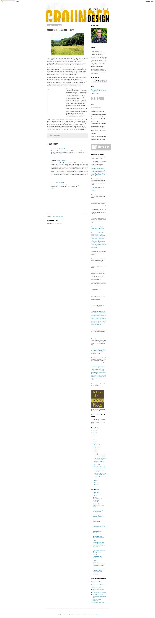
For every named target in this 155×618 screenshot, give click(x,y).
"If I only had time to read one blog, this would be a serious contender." (97, 189)
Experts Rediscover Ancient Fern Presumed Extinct (100, 455)
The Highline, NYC (97, 587)
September (96, 447)
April (95, 482)
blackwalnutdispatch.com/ (99, 525)
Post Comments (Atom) (58, 216)
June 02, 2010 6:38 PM (59, 182)
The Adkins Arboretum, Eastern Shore (99, 596)
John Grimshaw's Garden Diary (99, 550)
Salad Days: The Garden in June (99, 477)
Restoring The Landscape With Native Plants (99, 569)
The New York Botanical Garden (98, 582)
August (96, 449)
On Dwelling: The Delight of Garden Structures (100, 458)
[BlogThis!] (55, 135)
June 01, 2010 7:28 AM (60, 148)
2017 (94, 430)
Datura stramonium (77, 115)
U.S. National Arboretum (98, 594)
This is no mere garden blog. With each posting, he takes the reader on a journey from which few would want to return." (98, 351)
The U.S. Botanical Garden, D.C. (98, 590)
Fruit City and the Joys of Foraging (99, 470)
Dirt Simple (95, 520)
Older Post (85, 214)
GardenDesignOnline (98, 515)
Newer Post (49, 214)
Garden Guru (96, 562)
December (96, 445)
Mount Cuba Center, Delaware (99, 592)
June (95, 453)
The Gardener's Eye (97, 556)
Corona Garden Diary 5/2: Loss (99, 526)
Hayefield (95, 497)
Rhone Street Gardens (98, 530)
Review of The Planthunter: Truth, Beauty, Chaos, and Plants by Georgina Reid (99, 545)
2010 (94, 443)
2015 (94, 432)
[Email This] (53, 135)
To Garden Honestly (97, 511)
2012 (94, 439)
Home (67, 214)
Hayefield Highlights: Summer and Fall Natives (99, 499)
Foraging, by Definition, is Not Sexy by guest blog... (100, 462)
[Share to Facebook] (58, 135)
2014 (94, 435)
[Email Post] (51, 135)
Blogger (96, 614)
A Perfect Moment (96, 521)
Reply (52, 156)
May (95, 480)
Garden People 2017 (97, 552)
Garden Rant (96, 492)
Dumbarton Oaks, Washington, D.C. (99, 585)
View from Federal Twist (98, 542)
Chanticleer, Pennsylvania (98, 602)
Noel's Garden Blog (97, 536)
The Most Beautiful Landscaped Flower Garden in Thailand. (99, 564)
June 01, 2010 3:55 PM (62, 160)
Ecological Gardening (98, 510)
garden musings (54, 137)
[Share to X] (56, 135)
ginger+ (52, 148)
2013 (94, 437)
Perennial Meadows (97, 504)
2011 (94, 441)
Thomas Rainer (94, 50)
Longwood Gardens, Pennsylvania (97, 599)
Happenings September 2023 (98, 516)
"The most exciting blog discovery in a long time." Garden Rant (98, 227)
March (95, 484)
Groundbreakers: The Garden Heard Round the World (100, 474)
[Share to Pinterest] (59, 135)
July (95, 451)
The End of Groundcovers (99, 464)
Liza (52, 182)
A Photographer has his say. (98, 493)
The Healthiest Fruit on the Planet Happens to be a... (100, 467)
